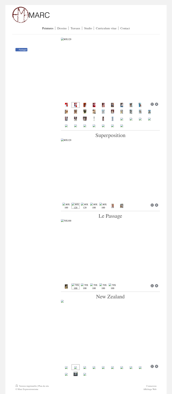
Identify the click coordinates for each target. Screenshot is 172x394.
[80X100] (66, 206)
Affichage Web (150, 389)
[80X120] (110, 69)
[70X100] (110, 250)
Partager (22, 50)
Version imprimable (27, 385)
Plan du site (43, 385)
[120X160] (66, 112)
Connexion (151, 385)
